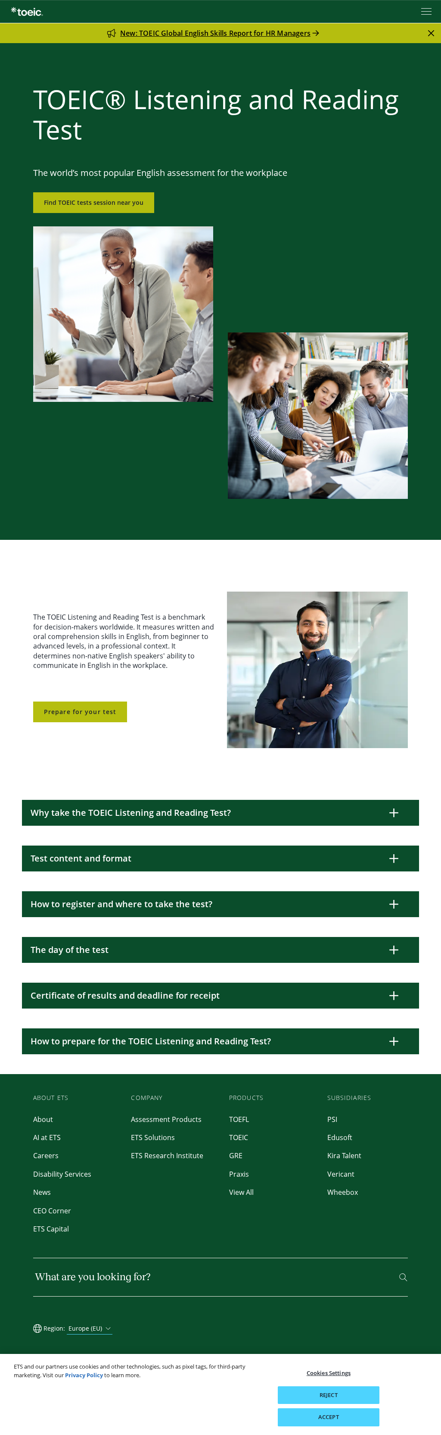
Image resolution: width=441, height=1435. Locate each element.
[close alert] (431, 33)
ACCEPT (328, 1417)
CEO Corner (52, 1211)
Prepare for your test (80, 712)
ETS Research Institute (167, 1155)
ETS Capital (51, 1229)
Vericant (340, 1174)
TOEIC (238, 1137)
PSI (332, 1119)
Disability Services (62, 1174)
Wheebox (342, 1192)
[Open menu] (427, 11)
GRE (235, 1155)
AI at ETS (47, 1137)
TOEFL (239, 1119)
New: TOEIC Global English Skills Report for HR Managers (215, 33)
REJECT (329, 1395)
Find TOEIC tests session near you (93, 202)
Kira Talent (344, 1155)
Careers (46, 1155)
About (43, 1119)
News (42, 1192)
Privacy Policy (84, 1375)
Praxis (239, 1174)
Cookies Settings (329, 1373)
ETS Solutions (153, 1137)
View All (241, 1192)
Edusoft (339, 1137)
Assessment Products (166, 1119)
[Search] (403, 1277)
